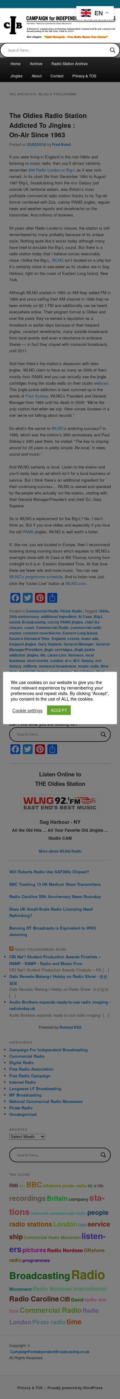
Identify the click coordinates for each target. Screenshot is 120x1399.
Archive (36, 63)
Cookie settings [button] (27, 710)
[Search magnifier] (112, 50)
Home (15, 63)
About (37, 75)
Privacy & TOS (84, 75)
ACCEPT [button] (59, 710)
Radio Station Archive (69, 63)
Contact (56, 75)
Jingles (16, 75)
